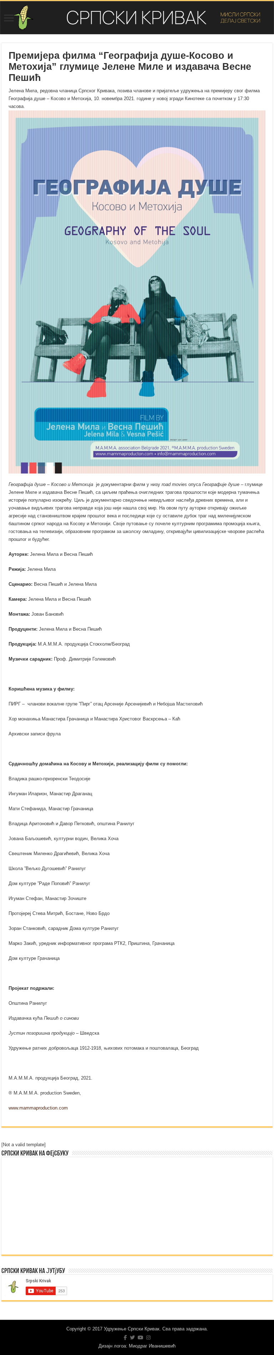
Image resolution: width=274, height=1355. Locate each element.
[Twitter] (132, 1337)
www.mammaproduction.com (38, 1108)
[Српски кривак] (137, 17)
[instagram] (148, 1337)
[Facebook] (125, 1337)
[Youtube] (140, 1337)
